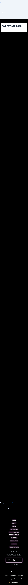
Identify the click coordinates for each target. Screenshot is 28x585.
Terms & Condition (19, 579)
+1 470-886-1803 (14, 564)
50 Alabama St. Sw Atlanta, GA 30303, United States (14, 555)
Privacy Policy (8, 579)
